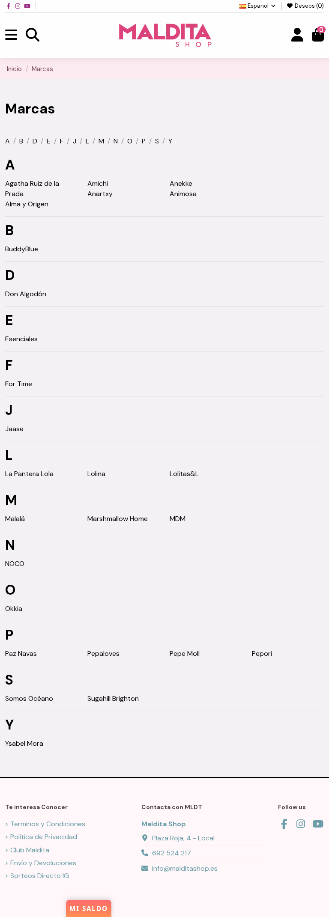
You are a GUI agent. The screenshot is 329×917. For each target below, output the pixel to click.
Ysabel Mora (24, 743)
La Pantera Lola (29, 473)
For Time (18, 383)
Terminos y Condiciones (47, 823)
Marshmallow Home (117, 518)
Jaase (14, 428)
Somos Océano (29, 698)
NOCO (14, 563)
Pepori (262, 653)
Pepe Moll (185, 653)
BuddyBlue (21, 248)
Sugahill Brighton (113, 698)
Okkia (13, 608)
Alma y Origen (26, 203)
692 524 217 (171, 853)
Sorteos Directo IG (39, 875)
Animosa (183, 193)
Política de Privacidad (43, 836)
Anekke (181, 183)
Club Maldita (29, 850)
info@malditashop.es (185, 868)
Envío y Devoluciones (43, 862)
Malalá (15, 518)
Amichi (97, 183)
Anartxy (100, 193)
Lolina (96, 473)
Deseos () (308, 5)
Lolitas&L (184, 473)
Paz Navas (21, 653)
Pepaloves (103, 653)
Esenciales (21, 338)
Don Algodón (25, 293)
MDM (177, 518)
